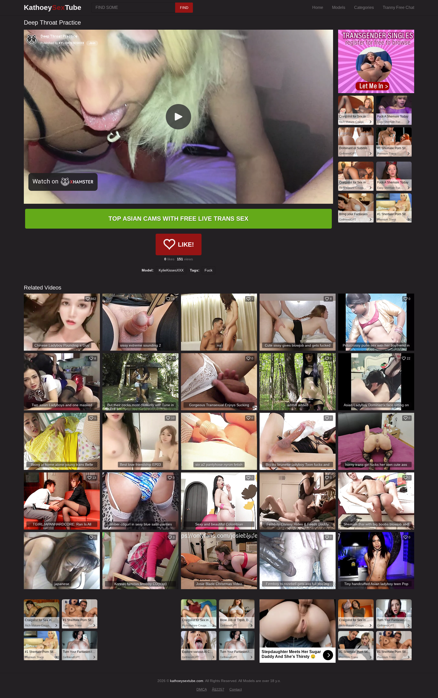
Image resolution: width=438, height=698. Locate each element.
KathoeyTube (52, 7)
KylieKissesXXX (171, 270)
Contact (235, 689)
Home (317, 7)
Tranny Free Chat (398, 7)
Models (338, 7)
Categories (364, 7)
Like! (186, 244)
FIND (184, 8)
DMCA (201, 689)
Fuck (208, 270)
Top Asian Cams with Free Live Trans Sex (178, 218)
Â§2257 (218, 689)
